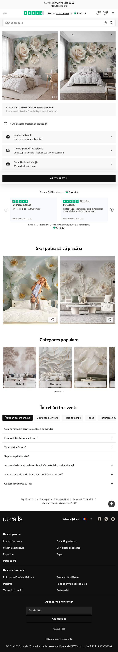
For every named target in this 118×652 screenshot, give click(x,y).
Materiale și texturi (13, 547)
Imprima (7, 583)
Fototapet (44, 499)
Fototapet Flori (61, 499)
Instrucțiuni (9, 560)
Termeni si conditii (13, 590)
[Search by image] (105, 22)
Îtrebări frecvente (12, 541)
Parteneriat (63, 590)
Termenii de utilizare (68, 577)
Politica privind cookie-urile (72, 583)
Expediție (8, 554)
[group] (20, 368)
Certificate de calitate (68, 547)
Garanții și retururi (67, 541)
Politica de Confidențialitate (18, 577)
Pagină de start (28, 499)
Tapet (60, 554)
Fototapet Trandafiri (83, 499)
